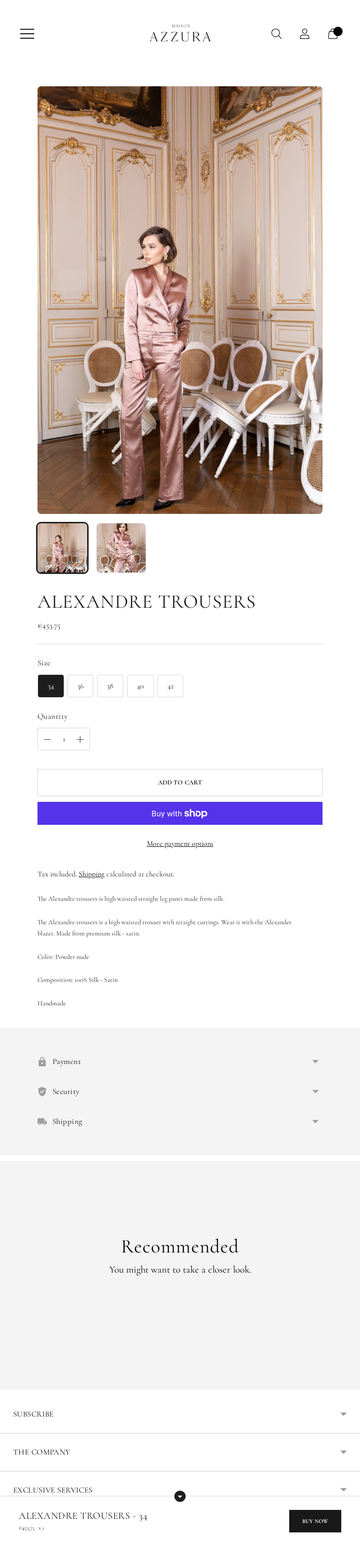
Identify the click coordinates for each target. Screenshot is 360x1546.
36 (80, 686)
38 (110, 686)
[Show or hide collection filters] (180, 1496)
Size (44, 663)
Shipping (92, 874)
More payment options (180, 843)
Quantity (53, 716)
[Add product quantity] (47, 739)
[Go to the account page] (305, 34)
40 (140, 686)
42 (170, 686)
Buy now (315, 1521)
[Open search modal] (276, 34)
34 (51, 686)
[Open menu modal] (27, 34)
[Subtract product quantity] (80, 739)
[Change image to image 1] (62, 548)
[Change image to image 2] (121, 548)
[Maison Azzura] (180, 33)
